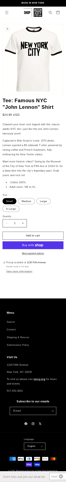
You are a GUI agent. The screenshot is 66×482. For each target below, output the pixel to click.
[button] (6, 12)
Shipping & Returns (18, 337)
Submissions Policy (18, 345)
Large (43, 201)
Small (9, 201)
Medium (26, 201)
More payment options (33, 253)
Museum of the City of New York (31, 471)
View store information (19, 271)
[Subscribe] (52, 411)
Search (11, 321)
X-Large (11, 208)
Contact (11, 329)
